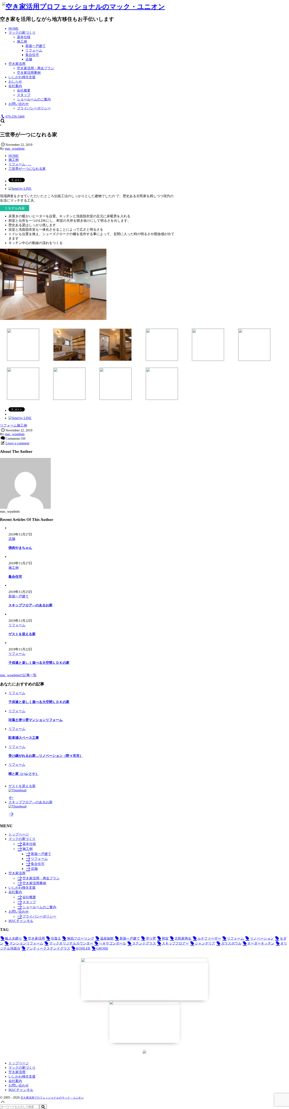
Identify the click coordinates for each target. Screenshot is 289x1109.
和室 (165, 938)
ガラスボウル (231, 943)
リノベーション (262, 938)
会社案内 (15, 892)
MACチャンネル (20, 921)
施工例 (22, 425)
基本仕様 (29, 844)
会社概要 (29, 897)
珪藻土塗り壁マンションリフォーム (35, 720)
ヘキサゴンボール (112, 943)
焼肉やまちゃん (20, 548)
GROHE (102, 948)
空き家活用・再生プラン (41, 878)
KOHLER (83, 948)
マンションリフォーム (26, 943)
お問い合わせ (18, 911)
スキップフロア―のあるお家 (30, 605)
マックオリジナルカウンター (71, 943)
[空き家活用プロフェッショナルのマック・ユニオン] (83, 6)
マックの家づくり (22, 839)
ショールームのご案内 (39, 907)
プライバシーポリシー (39, 916)
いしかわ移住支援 (22, 887)
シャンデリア (205, 943)
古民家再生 (183, 938)
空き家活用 (16, 873)
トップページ (18, 834)
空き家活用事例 (34, 883)
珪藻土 (56, 938)
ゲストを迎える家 (22, 634)
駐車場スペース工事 (23, 737)
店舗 (11, 539)
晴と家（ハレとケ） (23, 774)
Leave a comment (17, 443)
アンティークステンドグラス (48, 948)
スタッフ (29, 902)
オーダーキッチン (260, 943)
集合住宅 (15, 576)
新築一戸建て (18, 596)
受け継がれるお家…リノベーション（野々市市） (45, 755)
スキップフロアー (175, 943)
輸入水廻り (13, 938)
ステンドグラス (144, 943)
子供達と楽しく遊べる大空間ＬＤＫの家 (38, 662)
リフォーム (8, 425)
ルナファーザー (209, 938)
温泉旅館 (107, 938)
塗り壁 (151, 938)
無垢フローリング (80, 938)
